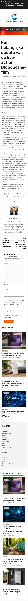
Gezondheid (5, 556)
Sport (3, 443)
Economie (4, 437)
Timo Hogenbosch (6, 76)
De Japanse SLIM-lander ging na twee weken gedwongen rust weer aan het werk (20, 243)
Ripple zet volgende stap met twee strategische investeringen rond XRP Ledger (13, 414)
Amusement (5, 445)
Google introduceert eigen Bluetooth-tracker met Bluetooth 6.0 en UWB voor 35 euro (13, 383)
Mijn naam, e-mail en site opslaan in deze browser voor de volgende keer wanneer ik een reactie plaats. (14, 302)
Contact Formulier (15, 3)
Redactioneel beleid (10, 5)
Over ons (7, 3)
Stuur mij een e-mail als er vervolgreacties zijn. (10, 310)
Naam (6, 284)
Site (5, 295)
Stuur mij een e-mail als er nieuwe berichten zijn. (12, 316)
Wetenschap (5, 439)
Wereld (4, 435)
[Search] (26, 33)
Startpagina (5, 431)
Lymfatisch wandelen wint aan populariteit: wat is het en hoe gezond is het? (13, 561)
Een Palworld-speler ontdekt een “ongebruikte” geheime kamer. (7, 242)
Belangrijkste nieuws (7, 524)
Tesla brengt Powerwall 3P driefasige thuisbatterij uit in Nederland (12, 591)
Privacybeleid (20, 5)
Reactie (6, 263)
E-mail (6, 289)
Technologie (3, 38)
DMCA (22, 3)
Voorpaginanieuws (7, 433)
